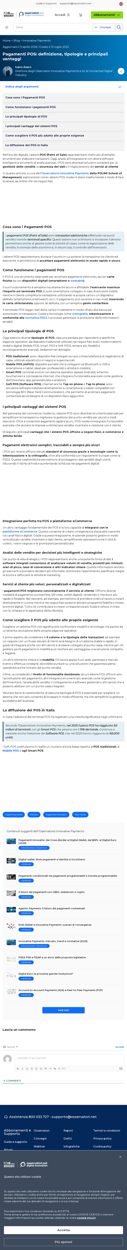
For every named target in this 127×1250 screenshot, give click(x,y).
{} (59, 1068)
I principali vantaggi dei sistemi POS (31, 126)
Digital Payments (13, 814)
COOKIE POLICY (86, 1218)
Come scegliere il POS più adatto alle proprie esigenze (44, 135)
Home (7, 40)
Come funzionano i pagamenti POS (30, 107)
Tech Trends (80, 814)
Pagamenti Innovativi (56, 814)
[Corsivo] (22, 1069)
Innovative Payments (37, 40)
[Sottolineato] (27, 1069)
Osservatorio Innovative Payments (65, 173)
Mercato (34, 814)
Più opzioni (63, 1242)
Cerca (119, 27)
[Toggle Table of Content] (119, 87)
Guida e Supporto (46, 3)
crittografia (79, 313)
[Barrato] (31, 1069)
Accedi (119, 1046)
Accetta (63, 1230)
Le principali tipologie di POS (26, 116)
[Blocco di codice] (50, 1069)
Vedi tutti (63, 1010)
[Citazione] (45, 1069)
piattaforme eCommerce (20, 531)
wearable (76, 280)
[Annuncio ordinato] (36, 1069)
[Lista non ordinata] (41, 1069)
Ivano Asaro (23, 67)
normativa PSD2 (36, 317)
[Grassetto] (18, 1069)
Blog (17, 40)
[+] (64, 1068)
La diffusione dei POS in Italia (26, 145)
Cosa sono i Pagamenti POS (25, 97)
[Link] (55, 1069)
